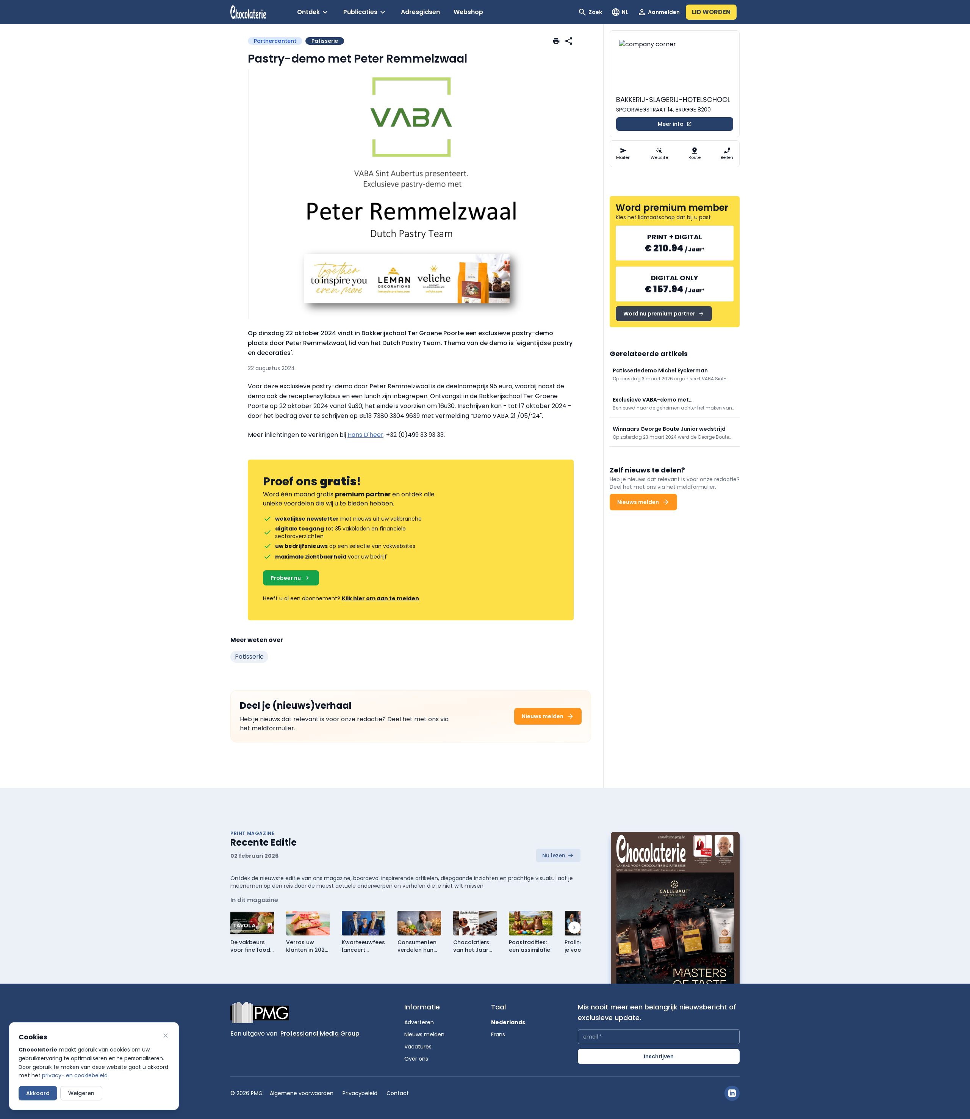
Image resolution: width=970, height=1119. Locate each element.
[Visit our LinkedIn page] (732, 1093)
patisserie (249, 656)
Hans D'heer (365, 434)
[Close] (165, 1035)
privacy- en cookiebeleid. (75, 1075)
